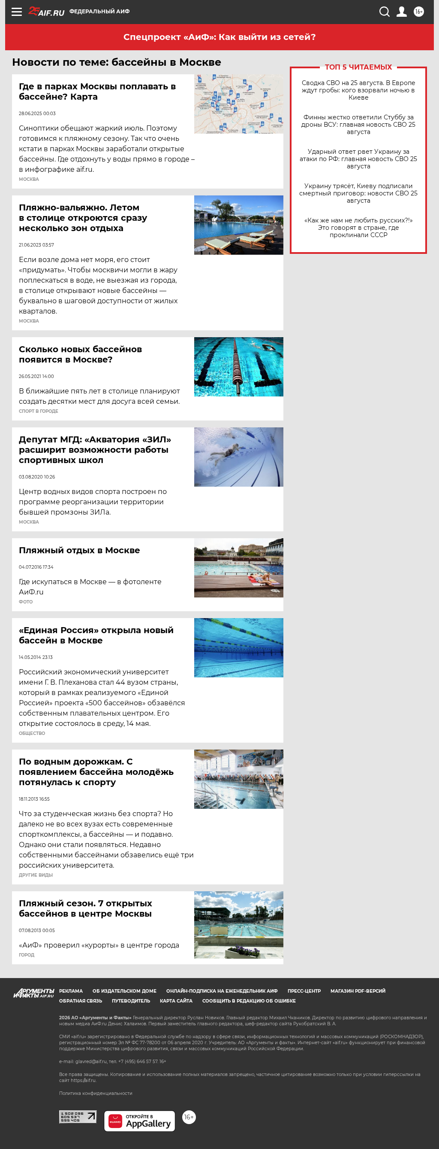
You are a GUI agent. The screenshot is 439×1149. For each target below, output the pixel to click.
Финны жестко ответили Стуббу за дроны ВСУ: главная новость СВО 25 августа (358, 125)
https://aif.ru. (83, 1080)
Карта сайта (176, 1001)
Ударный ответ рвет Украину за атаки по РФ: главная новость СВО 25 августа (358, 159)
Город (26, 955)
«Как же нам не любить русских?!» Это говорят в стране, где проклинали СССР (358, 228)
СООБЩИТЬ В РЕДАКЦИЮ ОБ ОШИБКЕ (249, 1001)
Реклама (71, 991)
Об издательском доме (124, 991)
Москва (29, 179)
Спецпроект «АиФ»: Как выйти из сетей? (219, 37)
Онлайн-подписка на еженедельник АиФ (222, 991)
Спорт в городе (38, 411)
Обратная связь (80, 1001)
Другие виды (36, 875)
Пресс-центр (304, 991)
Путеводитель (131, 1001)
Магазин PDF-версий (358, 991)
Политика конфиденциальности (95, 1093)
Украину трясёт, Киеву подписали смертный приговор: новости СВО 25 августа (358, 193)
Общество (32, 733)
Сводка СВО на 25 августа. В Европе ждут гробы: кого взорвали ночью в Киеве (358, 90)
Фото (26, 602)
